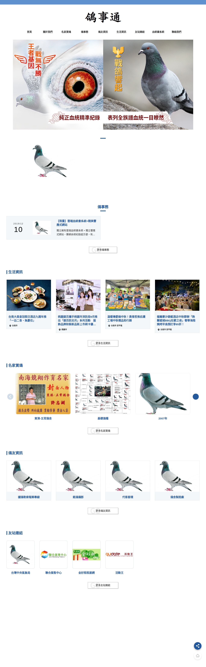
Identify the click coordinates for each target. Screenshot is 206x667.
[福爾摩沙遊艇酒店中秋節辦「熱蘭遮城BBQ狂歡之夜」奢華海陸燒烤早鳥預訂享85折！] (177, 295)
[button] (4, 84)
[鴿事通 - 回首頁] (103, 16)
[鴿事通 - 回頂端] (197, 655)
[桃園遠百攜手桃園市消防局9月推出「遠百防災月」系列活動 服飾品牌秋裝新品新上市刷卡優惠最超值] (78, 295)
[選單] (197, 646)
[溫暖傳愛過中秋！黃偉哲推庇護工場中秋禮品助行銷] (128, 295)
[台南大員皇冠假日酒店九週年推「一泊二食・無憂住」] (29, 295)
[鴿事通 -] (103, 84)
